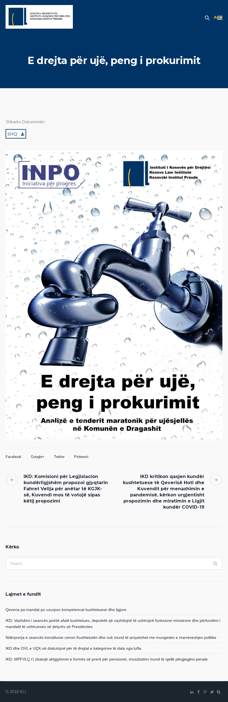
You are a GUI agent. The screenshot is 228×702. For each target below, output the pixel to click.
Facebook (13, 457)
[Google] (205, 692)
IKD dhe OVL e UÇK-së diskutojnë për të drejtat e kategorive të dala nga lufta (73, 648)
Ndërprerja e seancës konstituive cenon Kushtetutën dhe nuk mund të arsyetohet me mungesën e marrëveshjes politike (111, 637)
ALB (218, 17)
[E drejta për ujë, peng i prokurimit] (114, 304)
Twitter (59, 457)
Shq (12, 134)
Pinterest (81, 457)
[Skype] (218, 692)
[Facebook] (198, 692)
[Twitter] (212, 692)
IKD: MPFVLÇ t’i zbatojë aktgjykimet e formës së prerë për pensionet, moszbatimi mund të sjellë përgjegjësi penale (107, 659)
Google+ (37, 457)
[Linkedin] (192, 692)
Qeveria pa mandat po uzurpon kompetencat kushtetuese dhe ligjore (66, 609)
